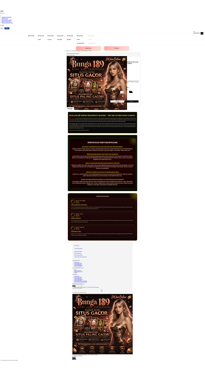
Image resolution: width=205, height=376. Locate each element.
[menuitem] (31, 36)
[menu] (62, 39)
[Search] (202, 33)
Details (70, 109)
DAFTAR (88, 48)
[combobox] (198, 32)
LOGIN (116, 48)
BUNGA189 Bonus (78, 270)
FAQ (75, 269)
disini (137, 81)
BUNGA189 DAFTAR (7, 22)
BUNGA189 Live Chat (79, 271)
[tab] (70, 108)
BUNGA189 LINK (6, 21)
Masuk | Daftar (6, 17)
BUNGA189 (5, 18)
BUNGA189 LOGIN (7, 20)
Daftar (6, 28)
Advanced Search (196, 33)
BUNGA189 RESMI (78, 248)
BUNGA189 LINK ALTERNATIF (81, 256)
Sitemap (76, 272)
